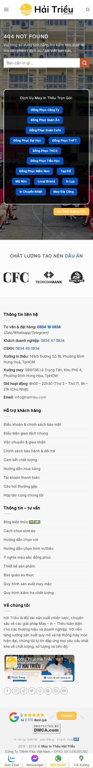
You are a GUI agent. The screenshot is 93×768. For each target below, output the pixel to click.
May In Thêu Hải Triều (58, 746)
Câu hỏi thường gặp (20, 486)
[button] (6, 9)
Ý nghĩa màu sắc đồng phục (27, 557)
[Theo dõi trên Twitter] (32, 691)
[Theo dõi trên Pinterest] (48, 691)
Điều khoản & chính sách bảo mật (32, 424)
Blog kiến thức (16, 522)
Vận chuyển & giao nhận (25, 442)
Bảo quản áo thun (19, 575)
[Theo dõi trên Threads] (40, 691)
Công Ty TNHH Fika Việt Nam (27, 751)
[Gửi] (84, 63)
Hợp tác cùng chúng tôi (23, 495)
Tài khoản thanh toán (22, 477)
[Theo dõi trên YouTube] (64, 691)
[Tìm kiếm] (87, 9)
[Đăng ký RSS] (56, 691)
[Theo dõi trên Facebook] (7, 691)
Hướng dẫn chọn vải (21, 539)
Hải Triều (11, 617)
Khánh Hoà (64, 739)
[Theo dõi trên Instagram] (15, 691)
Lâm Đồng (47, 739)
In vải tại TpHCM (25, 739)
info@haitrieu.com (30, 397)
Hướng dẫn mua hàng (22, 468)
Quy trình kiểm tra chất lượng (29, 592)
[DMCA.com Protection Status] (46, 728)
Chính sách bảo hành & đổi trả (29, 451)
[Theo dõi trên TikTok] (23, 691)
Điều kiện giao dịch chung (26, 433)
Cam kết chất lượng (20, 460)
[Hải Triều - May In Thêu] (46, 9)
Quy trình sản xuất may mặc (28, 584)
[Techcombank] (46, 277)
